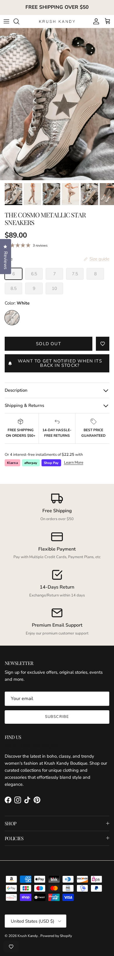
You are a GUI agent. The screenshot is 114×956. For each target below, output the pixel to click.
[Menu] (6, 21)
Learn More (73, 462)
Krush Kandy (28, 935)
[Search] (19, 21)
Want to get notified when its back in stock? (60, 363)
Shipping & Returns (24, 405)
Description (16, 390)
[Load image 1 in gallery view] (57, 104)
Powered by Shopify (56, 935)
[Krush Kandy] (57, 21)
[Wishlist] (11, 946)
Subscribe (57, 716)
